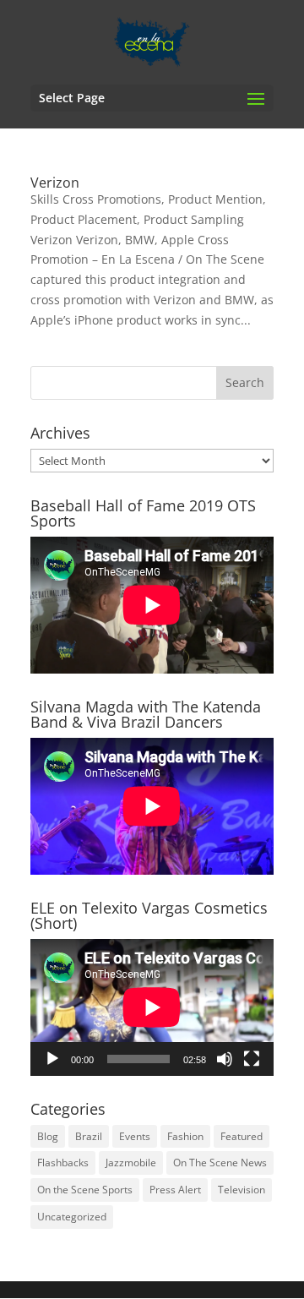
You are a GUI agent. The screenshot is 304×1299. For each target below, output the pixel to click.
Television (241, 1189)
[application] (152, 1007)
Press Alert (175, 1189)
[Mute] (224, 1059)
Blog (47, 1136)
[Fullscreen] (251, 1059)
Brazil (88, 1136)
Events (134, 1136)
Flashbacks (63, 1162)
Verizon (54, 182)
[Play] (52, 1059)
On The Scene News (220, 1162)
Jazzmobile (131, 1162)
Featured (241, 1136)
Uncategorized (71, 1216)
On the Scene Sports (85, 1189)
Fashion (185, 1136)
